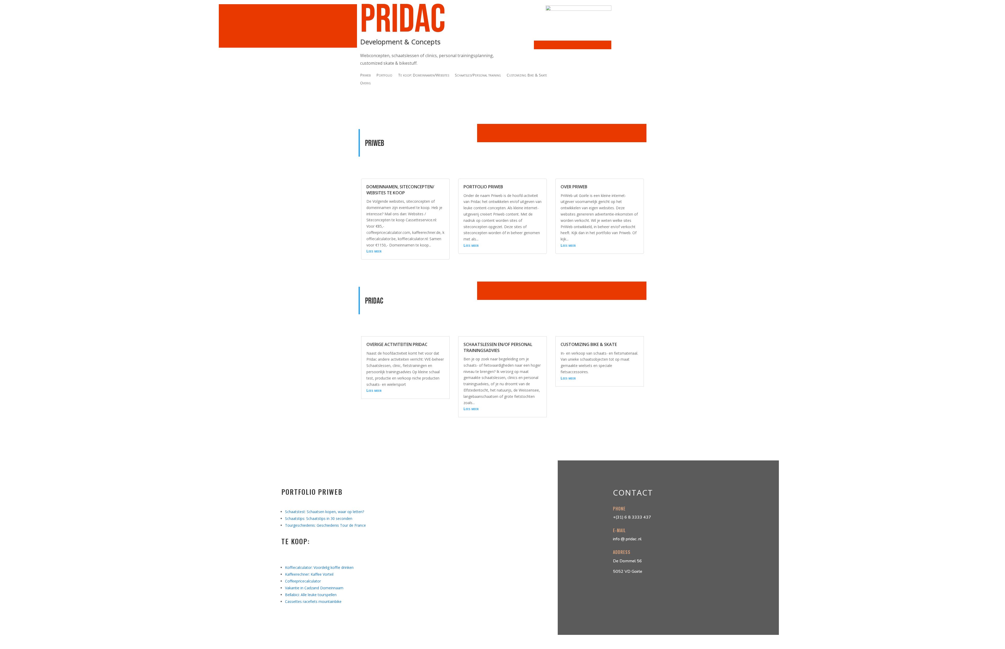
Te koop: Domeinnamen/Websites (423, 75)
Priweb (365, 75)
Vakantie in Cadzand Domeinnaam (314, 587)
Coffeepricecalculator (303, 581)
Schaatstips (294, 518)
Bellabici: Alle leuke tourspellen (311, 594)
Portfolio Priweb (483, 187)
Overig (365, 83)
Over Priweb (574, 187)
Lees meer (374, 251)
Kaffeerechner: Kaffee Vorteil (309, 574)
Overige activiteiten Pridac (396, 344)
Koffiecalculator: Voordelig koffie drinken (319, 567)
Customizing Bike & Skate (527, 75)
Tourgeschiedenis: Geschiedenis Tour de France (325, 525)
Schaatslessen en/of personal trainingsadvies (498, 347)
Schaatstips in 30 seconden (329, 518)
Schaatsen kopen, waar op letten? (335, 511)
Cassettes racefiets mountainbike (313, 601)
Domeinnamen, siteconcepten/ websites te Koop (400, 189)
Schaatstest (295, 511)
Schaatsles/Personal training (478, 75)
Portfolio (384, 75)
